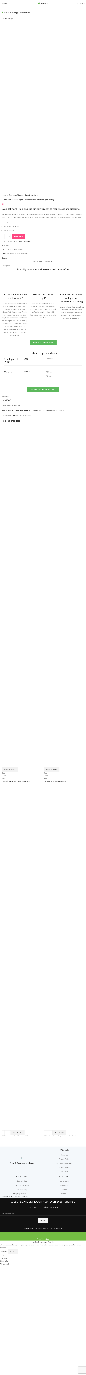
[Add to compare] (4, 764)
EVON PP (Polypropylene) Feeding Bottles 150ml (16, 781)
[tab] (37, 261)
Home (4, 195)
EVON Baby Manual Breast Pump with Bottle (15, 1136)
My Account (64, 1181)
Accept (12, 1251)
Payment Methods (22, 1185)
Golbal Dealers (64, 1167)
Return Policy (22, 1189)
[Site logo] (43, 3)
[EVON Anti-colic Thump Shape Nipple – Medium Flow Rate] (64, 872)
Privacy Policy (64, 1159)
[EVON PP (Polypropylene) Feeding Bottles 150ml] (22, 508)
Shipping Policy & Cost (21, 1193)
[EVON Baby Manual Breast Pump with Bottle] (22, 872)
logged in (15, 415)
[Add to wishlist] (16, 764)
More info (4, 1251)
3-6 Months (11, 253)
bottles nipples (22, 253)
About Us (64, 1155)
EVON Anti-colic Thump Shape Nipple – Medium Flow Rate (61, 1136)
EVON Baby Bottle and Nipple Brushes (55, 781)
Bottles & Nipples (16, 195)
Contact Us (64, 1171)
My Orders (64, 1185)
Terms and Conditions (64, 1163)
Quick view (10, 764)
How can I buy (21, 1181)
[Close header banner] (3, 1235)
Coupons (64, 1189)
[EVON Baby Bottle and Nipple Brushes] (64, 508)
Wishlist (64, 1193)
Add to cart (18, 236)
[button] (43, 342)
